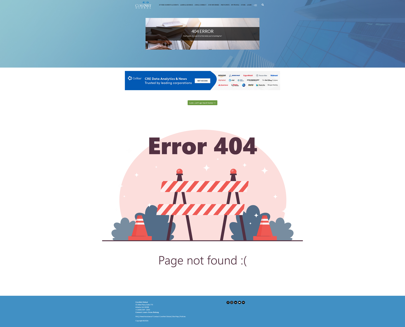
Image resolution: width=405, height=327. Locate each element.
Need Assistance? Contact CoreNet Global (155, 316)
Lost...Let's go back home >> (202, 102)
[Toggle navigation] (255, 5)
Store (243, 5)
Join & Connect (200, 5)
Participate (225, 5)
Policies (183, 316)
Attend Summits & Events (169, 5)
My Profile (235, 5)
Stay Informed (213, 5)
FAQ (137, 316)
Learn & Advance (186, 5)
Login (249, 5)
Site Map (175, 316)
